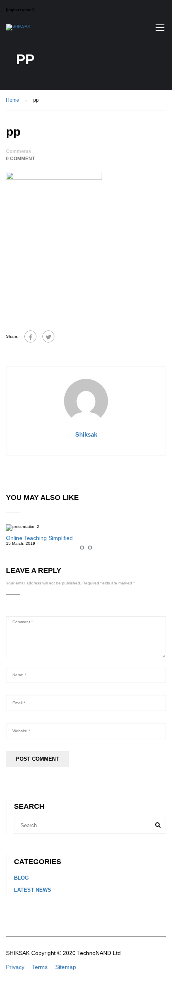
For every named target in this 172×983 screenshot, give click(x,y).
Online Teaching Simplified (39, 538)
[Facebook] (30, 336)
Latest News (32, 890)
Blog (21, 878)
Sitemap (65, 967)
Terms (40, 967)
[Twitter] (48, 336)
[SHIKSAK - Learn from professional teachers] (18, 29)
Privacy (15, 967)
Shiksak (86, 434)
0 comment (20, 158)
